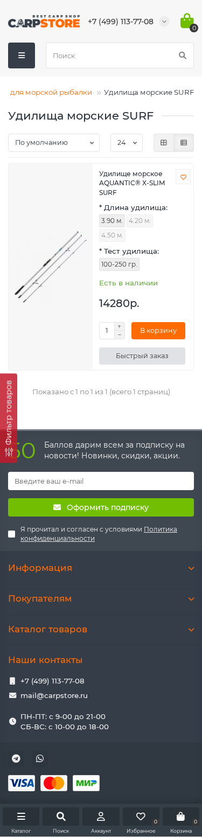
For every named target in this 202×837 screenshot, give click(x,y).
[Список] (183, 143)
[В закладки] (183, 176)
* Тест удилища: (129, 251)
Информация (40, 567)
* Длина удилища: (133, 207)
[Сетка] (164, 143)
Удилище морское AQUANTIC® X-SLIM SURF (132, 183)
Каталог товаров (47, 629)
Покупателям (40, 598)
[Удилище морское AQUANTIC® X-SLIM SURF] (50, 267)
